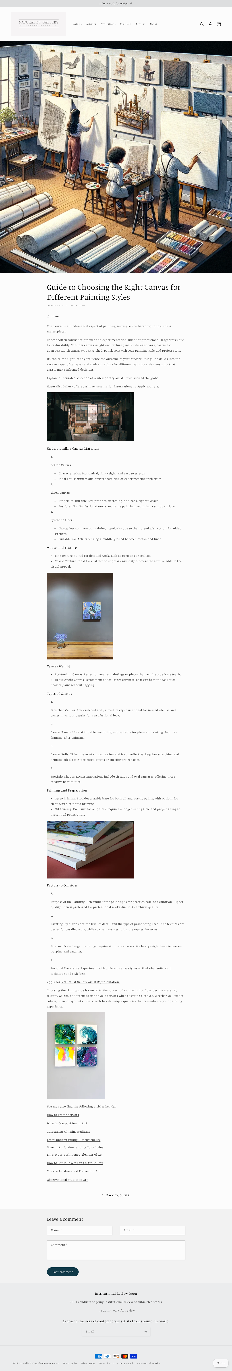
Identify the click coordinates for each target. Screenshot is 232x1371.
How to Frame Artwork (63, 1115)
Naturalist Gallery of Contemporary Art (39, 1363)
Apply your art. (148, 386)
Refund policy (70, 1363)
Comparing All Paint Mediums (68, 1131)
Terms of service (107, 1363)
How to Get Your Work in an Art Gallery (75, 1163)
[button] (202, 24)
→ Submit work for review (116, 1310)
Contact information (150, 1363)
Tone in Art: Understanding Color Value (75, 1147)
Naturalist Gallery (60, 386)
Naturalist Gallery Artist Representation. (90, 982)
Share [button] (55, 316)
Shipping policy (127, 1363)
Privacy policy (88, 1363)
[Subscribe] (146, 1331)
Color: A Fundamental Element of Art (73, 1171)
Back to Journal (118, 1195)
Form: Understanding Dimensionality (73, 1140)
